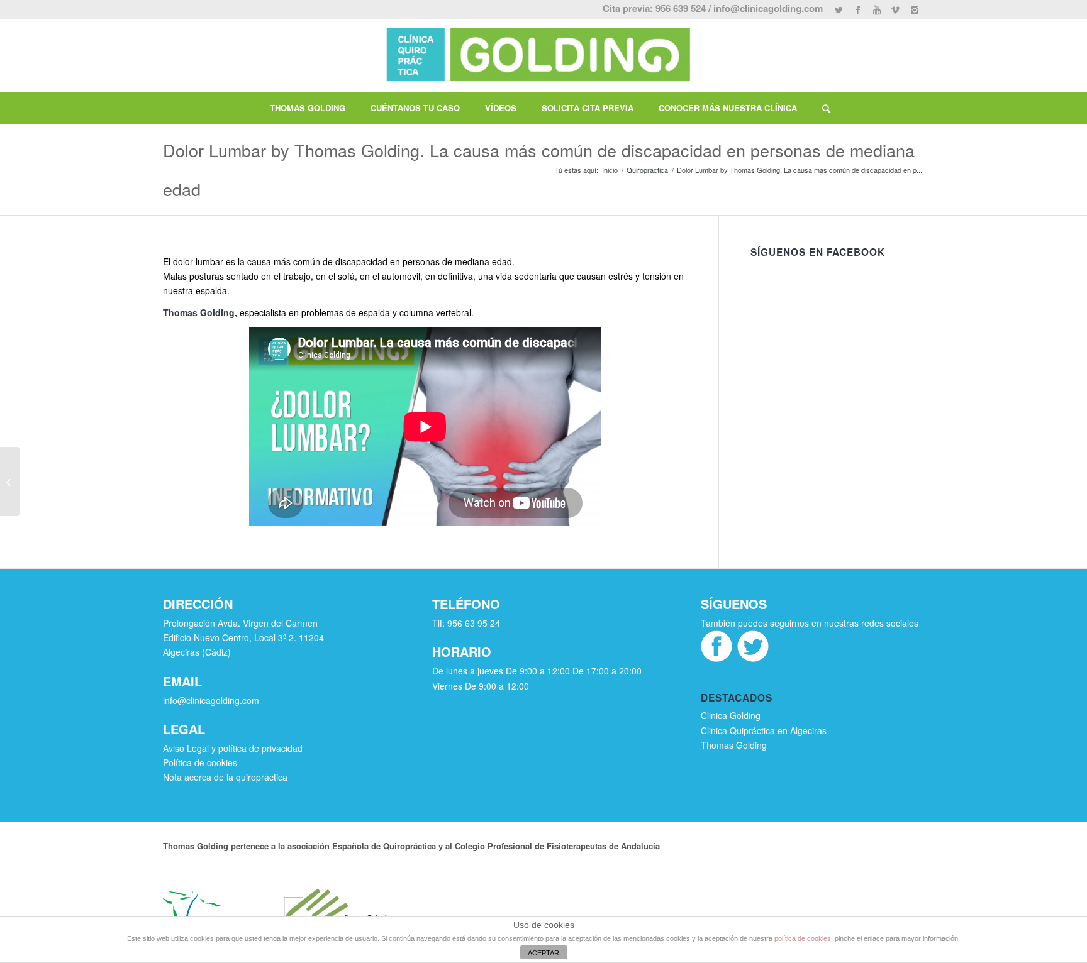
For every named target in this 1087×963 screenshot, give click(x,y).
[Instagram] (914, 9)
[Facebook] (858, 9)
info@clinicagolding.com (768, 8)
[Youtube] (876, 9)
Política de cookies (200, 762)
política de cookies (802, 938)
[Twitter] (839, 9)
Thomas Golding (199, 312)
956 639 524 (680, 8)
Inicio (610, 170)
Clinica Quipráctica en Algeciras (764, 730)
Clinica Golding (731, 715)
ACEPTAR (543, 953)
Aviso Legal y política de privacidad (233, 748)
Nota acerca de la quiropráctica (225, 777)
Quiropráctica (647, 170)
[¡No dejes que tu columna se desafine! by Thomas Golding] (10, 481)
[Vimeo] (895, 9)
